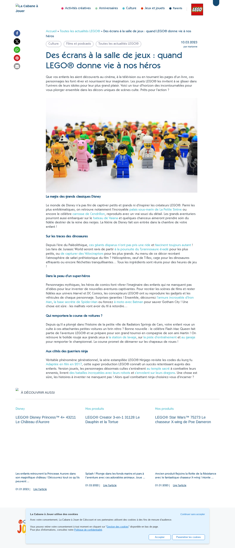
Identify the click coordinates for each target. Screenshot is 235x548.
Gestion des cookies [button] (118, 526)
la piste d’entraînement (160, 337)
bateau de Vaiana (105, 218)
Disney (207, 9)
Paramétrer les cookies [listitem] (188, 537)
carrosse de (81, 214)
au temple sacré (158, 369)
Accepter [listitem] (159, 537)
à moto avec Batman (128, 302)
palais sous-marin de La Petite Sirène (155, 209)
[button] (17, 33)
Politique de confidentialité (88, 529)
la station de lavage (122, 337)
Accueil (51, 31)
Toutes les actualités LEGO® (80, 31)
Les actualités (195, 9)
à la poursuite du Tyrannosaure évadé (142, 249)
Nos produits (94, 409)
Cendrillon (97, 214)
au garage (188, 337)
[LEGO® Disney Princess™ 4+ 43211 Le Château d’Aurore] (48, 448)
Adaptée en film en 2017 (64, 364)
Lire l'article (40, 489)
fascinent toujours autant (173, 245)
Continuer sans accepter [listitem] (192, 514)
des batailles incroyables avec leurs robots (99, 373)
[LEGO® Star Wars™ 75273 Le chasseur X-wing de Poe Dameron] (187, 448)
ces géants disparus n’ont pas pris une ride (119, 245)
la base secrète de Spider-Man (75, 302)
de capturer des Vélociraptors (82, 254)
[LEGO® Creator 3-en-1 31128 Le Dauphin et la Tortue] (117, 448)
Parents (177, 8)
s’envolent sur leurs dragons (155, 373)
